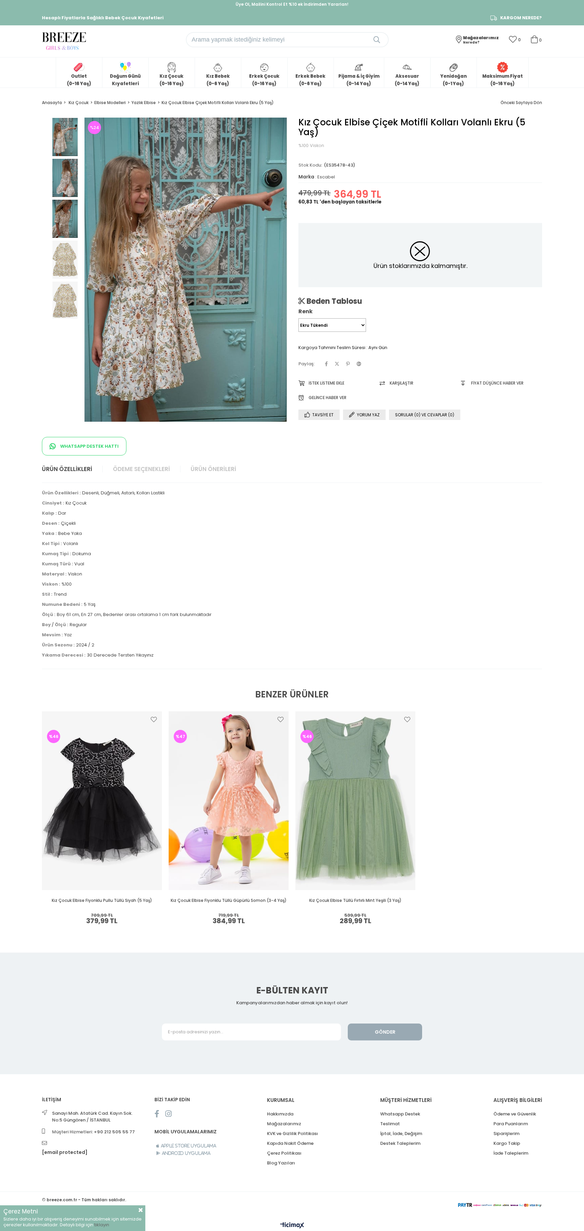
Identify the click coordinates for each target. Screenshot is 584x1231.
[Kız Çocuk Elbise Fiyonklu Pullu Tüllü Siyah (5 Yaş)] (102, 800)
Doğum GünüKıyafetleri (125, 80)
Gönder (385, 1032)
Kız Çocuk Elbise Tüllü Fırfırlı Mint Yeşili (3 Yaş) (355, 900)
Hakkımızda (280, 1114)
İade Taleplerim (510, 1153)
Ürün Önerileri (213, 469)
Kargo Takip (506, 1143)
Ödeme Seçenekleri (141, 469)
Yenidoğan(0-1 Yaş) (453, 80)
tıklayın (101, 1225)
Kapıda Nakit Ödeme (290, 1143)
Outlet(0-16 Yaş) (79, 80)
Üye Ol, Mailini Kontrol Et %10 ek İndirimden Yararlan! (292, 4)
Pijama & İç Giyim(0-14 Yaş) (359, 80)
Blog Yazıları (281, 1163)
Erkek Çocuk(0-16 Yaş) (264, 80)
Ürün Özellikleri (67, 469)
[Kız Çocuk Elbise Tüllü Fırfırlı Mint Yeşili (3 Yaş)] (355, 800)
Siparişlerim (506, 1133)
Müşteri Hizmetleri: (93, 1132)
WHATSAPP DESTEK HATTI (89, 446)
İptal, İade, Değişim (401, 1133)
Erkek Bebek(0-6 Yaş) (310, 80)
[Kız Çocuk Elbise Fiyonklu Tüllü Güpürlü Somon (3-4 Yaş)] (229, 800)
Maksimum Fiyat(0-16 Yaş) (502, 80)
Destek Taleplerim (400, 1143)
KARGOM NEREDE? (521, 18)
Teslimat (390, 1124)
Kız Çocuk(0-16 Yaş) (172, 80)
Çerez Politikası (284, 1153)
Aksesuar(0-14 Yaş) (407, 80)
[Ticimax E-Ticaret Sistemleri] (292, 1225)
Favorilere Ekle (154, 719)
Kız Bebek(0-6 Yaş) (218, 80)
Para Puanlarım (510, 1124)
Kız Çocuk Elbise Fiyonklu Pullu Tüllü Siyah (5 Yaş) (102, 900)
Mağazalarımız (284, 1124)
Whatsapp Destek (400, 1114)
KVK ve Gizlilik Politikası (292, 1133)
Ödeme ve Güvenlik (514, 1114)
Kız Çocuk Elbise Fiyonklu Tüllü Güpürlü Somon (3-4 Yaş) (229, 900)
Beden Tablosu (333, 301)
